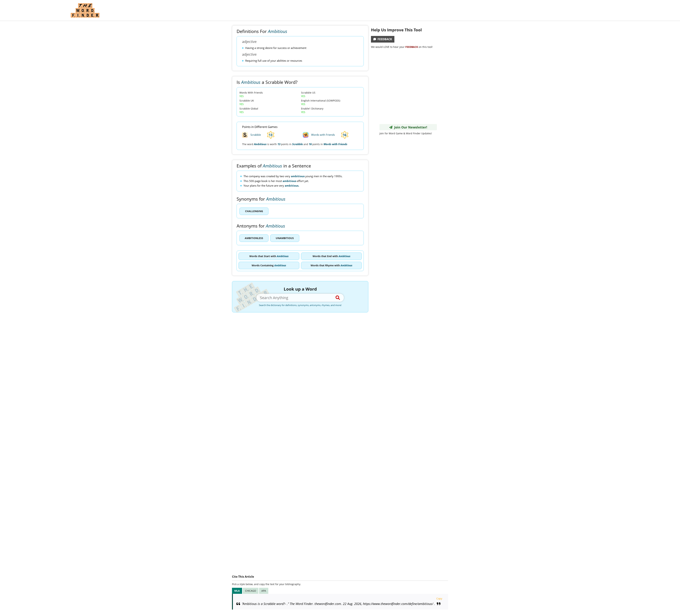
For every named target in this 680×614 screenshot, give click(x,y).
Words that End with (331, 256)
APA (263, 590)
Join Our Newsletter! (409, 127)
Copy (439, 598)
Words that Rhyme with (331, 265)
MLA (237, 590)
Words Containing (269, 265)
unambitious (285, 238)
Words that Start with (269, 256)
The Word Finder (85, 10)
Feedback (384, 39)
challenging (254, 211)
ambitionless (254, 238)
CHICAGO (250, 590)
